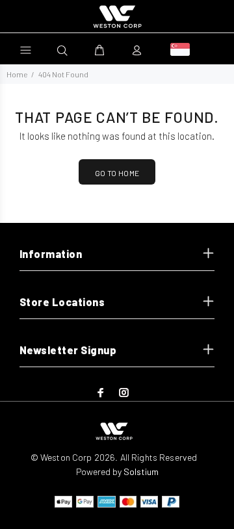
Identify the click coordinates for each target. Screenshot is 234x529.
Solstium (141, 471)
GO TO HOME (117, 172)
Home (16, 74)
